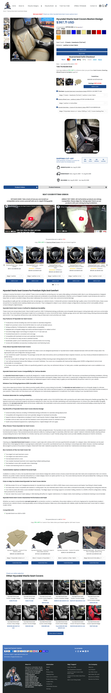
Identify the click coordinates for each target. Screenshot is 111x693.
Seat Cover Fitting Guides (74, 680)
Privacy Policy (49, 672)
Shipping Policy (50, 674)
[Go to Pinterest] (88, 651)
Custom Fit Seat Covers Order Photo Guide (75, 672)
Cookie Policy (49, 681)
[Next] (6, 47)
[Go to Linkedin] (86, 651)
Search (48, 667)
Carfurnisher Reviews (51, 686)
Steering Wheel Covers (53, 242)
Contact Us (93, 6)
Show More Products (55, 633)
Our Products (92, 669)
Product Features (54, 187)
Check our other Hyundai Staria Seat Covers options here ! (55, 14)
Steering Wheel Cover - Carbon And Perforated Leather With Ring (96, 265)
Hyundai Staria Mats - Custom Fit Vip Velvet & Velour (72, 107)
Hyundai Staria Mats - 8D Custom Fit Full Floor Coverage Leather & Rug (94, 551)
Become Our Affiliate (94, 677)
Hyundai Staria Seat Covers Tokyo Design (13, 623)
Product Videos (20, 187)
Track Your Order (65, 6)
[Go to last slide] (4, 265)
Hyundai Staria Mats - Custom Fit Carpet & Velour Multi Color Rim (42, 551)
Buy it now (82, 53)
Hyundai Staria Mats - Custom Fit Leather (68, 550)
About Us (21, 6)
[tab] (53, 284)
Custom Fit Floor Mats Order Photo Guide (76, 676)
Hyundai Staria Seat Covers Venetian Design (61, 597)
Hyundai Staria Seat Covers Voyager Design (13, 597)
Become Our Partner (94, 679)
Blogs (47, 669)
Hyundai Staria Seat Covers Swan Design (62, 623)
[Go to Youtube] (83, 651)
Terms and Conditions (52, 677)
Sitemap (48, 689)
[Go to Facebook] (76, 651)
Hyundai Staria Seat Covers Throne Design (29, 623)
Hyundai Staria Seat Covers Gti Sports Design (77, 623)
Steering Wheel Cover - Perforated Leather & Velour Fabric (55, 266)
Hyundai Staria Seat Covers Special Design (93, 623)
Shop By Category (33, 6)
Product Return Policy (51, 679)
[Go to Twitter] (81, 651)
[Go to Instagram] (78, 651)
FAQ (89, 187)
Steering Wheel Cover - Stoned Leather (14, 265)
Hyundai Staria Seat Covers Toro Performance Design (94, 598)
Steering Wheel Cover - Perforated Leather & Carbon (76, 265)
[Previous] (6, 19)
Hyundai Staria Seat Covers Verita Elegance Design (45, 598)
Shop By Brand (49, 6)
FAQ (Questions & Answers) (74, 669)
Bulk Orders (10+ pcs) (94, 674)
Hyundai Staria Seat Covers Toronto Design (77, 597)
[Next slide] (106, 265)
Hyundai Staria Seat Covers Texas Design (45, 623)
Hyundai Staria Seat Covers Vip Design (29, 597)
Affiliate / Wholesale (80, 6)
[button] (81, 27)
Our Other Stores (93, 672)
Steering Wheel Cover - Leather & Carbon (69, 99)
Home (14, 6)
